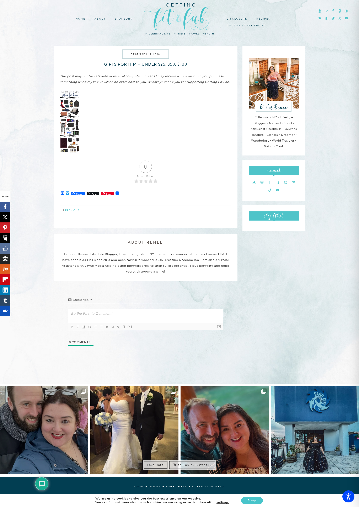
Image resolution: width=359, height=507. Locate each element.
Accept (252, 500)
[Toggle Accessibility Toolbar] (348, 496)
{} (124, 326)
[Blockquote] (107, 326)
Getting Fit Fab (179, 18)
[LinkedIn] (5, 290)
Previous (72, 210)
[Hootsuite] (5, 238)
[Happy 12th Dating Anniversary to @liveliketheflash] (225, 430)
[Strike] (89, 326)
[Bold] (72, 326)
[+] (130, 326)
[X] (5, 217)
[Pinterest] (5, 227)
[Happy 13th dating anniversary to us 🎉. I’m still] (44, 430)
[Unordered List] (101, 326)
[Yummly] (5, 269)
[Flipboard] (5, 279)
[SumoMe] (5, 311)
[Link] (119, 326)
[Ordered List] (95, 326)
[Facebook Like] (5, 248)
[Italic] (78, 326)
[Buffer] (5, 259)
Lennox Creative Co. (210, 486)
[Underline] (84, 326)
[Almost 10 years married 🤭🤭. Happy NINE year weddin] (134, 430)
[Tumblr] (5, 300)
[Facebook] (5, 207)
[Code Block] (113, 326)
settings (222, 502)
